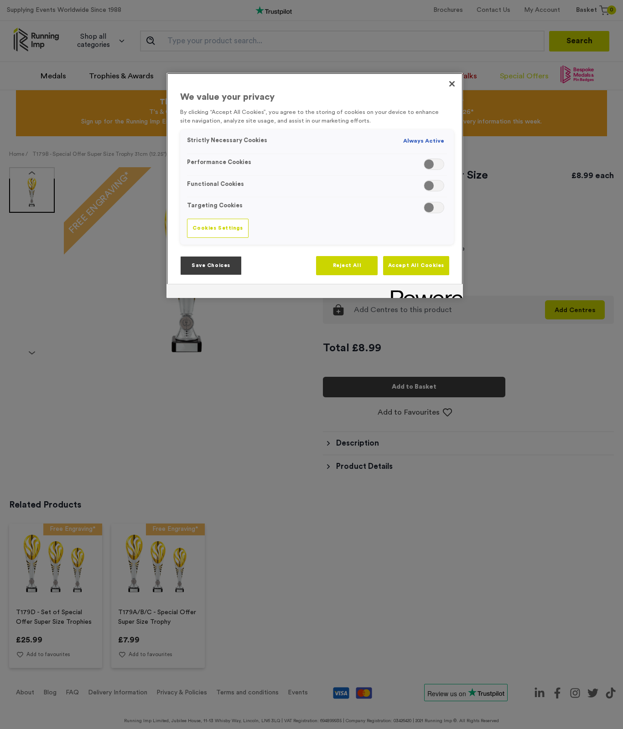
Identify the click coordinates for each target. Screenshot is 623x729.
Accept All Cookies (416, 265)
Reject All (347, 265)
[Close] (452, 84)
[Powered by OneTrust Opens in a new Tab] (423, 292)
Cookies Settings (217, 228)
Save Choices (211, 265)
